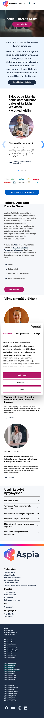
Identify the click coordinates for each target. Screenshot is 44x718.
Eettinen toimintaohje (12, 578)
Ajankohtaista (9, 575)
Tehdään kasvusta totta (22, 82)
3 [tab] (25, 170)
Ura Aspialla (8, 607)
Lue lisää (11, 418)
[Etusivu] (5, 4)
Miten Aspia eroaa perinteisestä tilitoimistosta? (16, 533)
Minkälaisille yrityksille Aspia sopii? (17, 519)
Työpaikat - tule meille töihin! (18, 274)
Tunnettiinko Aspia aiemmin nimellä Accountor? (17, 507)
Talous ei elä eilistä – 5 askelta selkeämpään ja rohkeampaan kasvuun (19, 399)
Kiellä (22, 389)
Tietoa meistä (13, 269)
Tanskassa (8, 250)
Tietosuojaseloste (11, 583)
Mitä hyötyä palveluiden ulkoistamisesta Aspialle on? (19, 525)
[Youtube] (13, 709)
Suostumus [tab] (7, 333)
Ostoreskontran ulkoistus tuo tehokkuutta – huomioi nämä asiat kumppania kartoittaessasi (21, 459)
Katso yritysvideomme (16, 278)
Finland (12, 4)
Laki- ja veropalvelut (12, 600)
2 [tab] (22, 170)
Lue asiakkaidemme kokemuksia (22, 192)
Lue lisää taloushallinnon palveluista (22, 162)
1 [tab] (18, 170)
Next (41, 141)
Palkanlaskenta (10, 595)
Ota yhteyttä (22, 24)
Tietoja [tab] (37, 333)
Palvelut (11, 264)
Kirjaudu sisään (35, 3)
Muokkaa (20, 382)
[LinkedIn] (25, 709)
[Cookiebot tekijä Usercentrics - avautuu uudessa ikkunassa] (31, 326)
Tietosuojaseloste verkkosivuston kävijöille (20, 585)
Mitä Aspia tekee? (11, 501)
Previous (2, 141)
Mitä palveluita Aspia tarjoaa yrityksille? (19, 514)
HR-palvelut (8, 597)
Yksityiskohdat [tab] (22, 333)
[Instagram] (19, 709)
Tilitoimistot (8, 617)
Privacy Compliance (11, 580)
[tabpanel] (22, 139)
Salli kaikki (22, 375)
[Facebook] (6, 709)
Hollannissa (17, 250)
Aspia (16, 245)
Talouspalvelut (9, 592)
